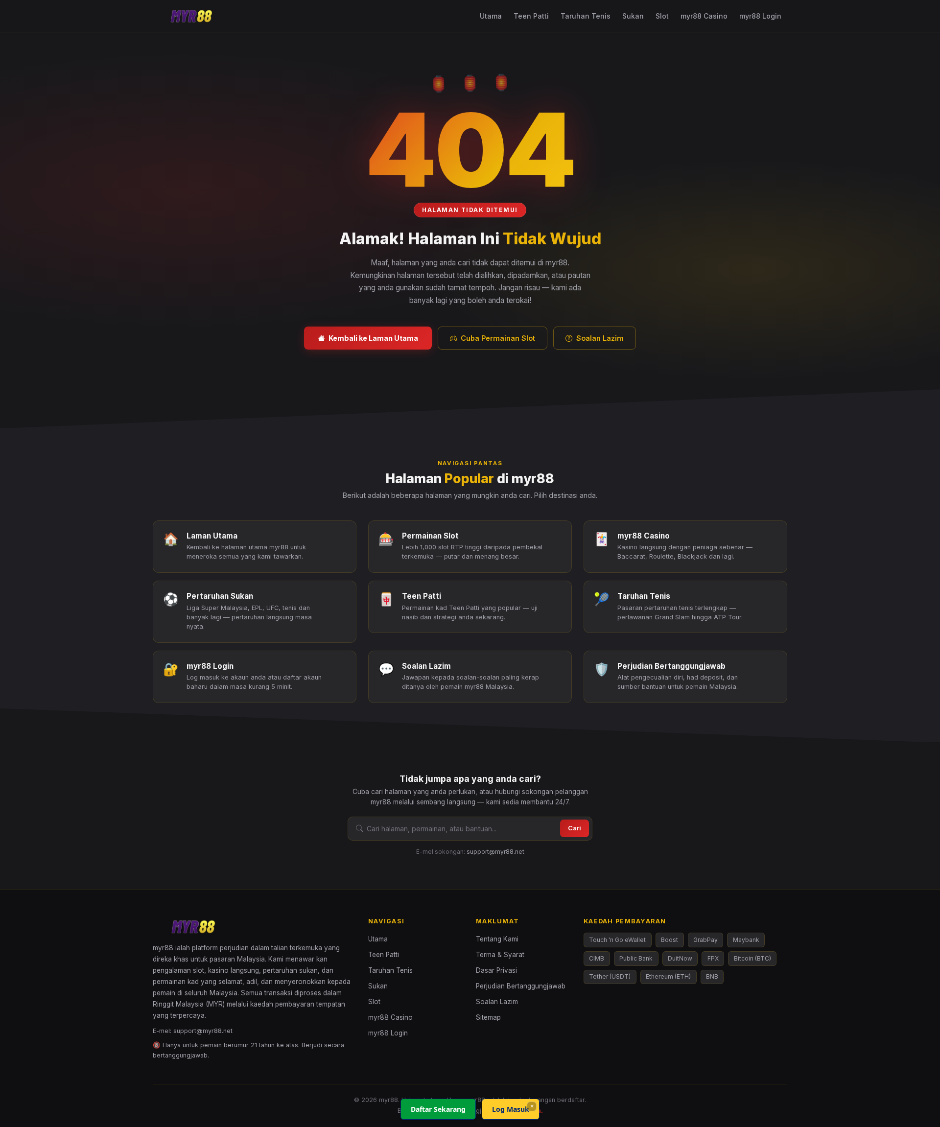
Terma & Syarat (500, 955)
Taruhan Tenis (586, 16)
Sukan (633, 16)
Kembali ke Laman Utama (373, 338)
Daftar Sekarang (438, 1109)
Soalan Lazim (600, 338)
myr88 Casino (704, 16)
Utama (491, 16)
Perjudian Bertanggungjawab (520, 986)
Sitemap (488, 1017)
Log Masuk (510, 1109)
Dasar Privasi (496, 970)
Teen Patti (531, 16)
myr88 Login (760, 16)
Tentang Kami (497, 939)
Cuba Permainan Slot (498, 338)
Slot (662, 16)
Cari (574, 828)
